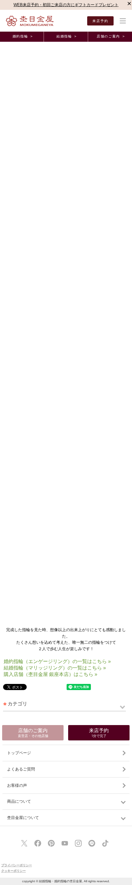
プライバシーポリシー (16, 865)
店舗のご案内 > (111, 36)
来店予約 (100, 21)
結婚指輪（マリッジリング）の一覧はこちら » (55, 667)
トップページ (19, 753)
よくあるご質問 (21, 769)
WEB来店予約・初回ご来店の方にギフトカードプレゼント (66, 4)
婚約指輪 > (23, 36)
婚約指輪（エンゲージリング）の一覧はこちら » (57, 661)
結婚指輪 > (66, 36)
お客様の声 (17, 785)
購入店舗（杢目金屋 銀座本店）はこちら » (50, 674)
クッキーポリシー (13, 870)
